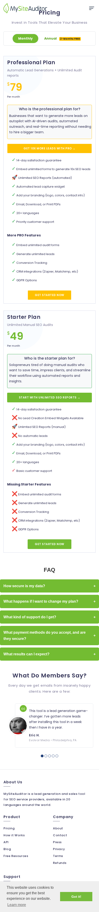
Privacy (59, 849)
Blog (7, 849)
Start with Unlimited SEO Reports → (49, 397)
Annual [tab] (62, 38)
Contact (60, 835)
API (6, 842)
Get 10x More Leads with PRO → (49, 148)
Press (57, 842)
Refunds (59, 863)
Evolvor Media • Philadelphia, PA (52, 740)
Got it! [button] (76, 896)
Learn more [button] (16, 905)
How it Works (14, 835)
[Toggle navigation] (92, 8)
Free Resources (15, 856)
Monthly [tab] (25, 38)
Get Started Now (49, 295)
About (58, 828)
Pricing (9, 828)
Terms (58, 856)
